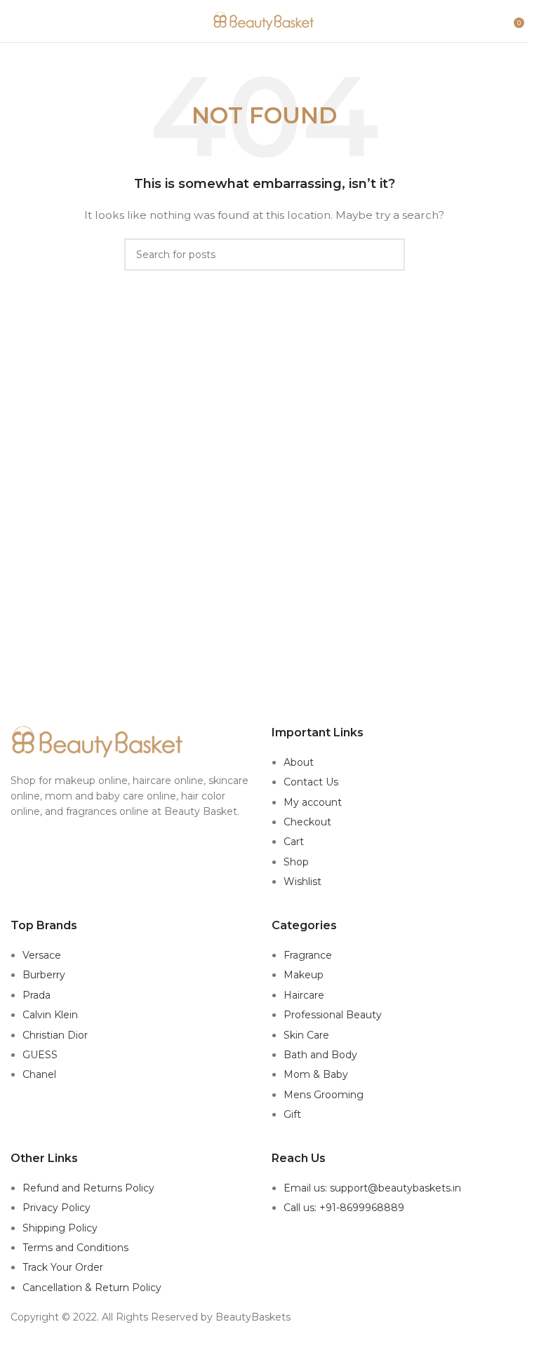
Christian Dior (55, 1035)
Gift (292, 1114)
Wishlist (302, 881)
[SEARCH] (389, 254)
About (299, 762)
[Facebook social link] (228, 1349)
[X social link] (246, 1349)
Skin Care (306, 1035)
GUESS (40, 1054)
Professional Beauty (333, 1014)
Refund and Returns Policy (88, 1188)
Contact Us (311, 782)
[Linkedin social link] (282, 1349)
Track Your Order (62, 1267)
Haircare (304, 995)
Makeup (304, 974)
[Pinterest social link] (264, 1349)
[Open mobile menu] (16, 21)
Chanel (39, 1074)
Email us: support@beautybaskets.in (372, 1188)
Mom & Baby (316, 1074)
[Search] (504, 21)
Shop (296, 862)
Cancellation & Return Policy (91, 1287)
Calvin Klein (50, 1014)
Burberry (43, 974)
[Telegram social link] (299, 1349)
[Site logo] (265, 20)
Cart (294, 841)
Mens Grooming (324, 1094)
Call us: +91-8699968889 (344, 1207)
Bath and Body (320, 1054)
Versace (41, 955)
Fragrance (308, 955)
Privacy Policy (56, 1207)
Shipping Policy (60, 1228)
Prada (36, 995)
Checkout (307, 822)
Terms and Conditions (75, 1247)
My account (313, 802)
